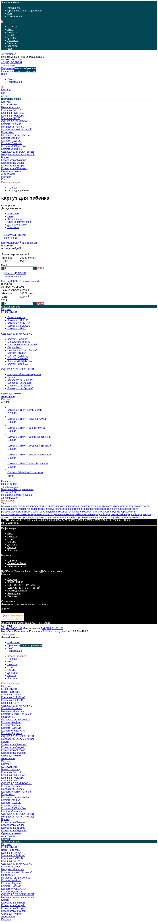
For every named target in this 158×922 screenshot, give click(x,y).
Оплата (11, 43)
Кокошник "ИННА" (17, 320)
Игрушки (12, 596)
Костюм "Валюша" (17, 339)
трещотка (130, 517)
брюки (4, 506)
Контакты (12, 46)
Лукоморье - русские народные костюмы (24, 604)
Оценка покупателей (19, 222)
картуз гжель (113, 506)
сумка (121, 517)
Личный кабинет (16, 563)
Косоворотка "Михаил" (20, 380)
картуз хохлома (55, 509)
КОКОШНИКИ (15, 582)
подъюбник (57, 514)
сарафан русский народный (82, 517)
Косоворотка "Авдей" (19, 382)
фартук (140, 517)
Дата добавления (17, 224)
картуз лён (17, 509)
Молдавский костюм (18, 341)
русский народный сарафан (99, 514)
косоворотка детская (109, 509)
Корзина (12, 560)
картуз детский (129, 506)
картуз (102, 506)
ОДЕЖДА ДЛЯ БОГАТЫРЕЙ (23, 587)
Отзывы (12, 37)
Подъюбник (14, 347)
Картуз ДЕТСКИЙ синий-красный (20, 281)
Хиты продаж (15, 219)
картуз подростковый (35, 509)
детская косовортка (26, 506)
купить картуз (120, 511)
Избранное (18, 68)
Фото (10, 29)
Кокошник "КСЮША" (19, 325)
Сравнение (18, 71)
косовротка (88, 511)
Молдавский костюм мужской (24, 374)
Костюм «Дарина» (17, 364)
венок (11, 506)
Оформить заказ (16, 566)
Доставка (12, 40)
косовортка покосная (70, 511)
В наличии (13, 227)
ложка (25, 514)
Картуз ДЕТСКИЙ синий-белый (19, 243)
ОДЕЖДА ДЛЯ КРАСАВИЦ (22, 585)
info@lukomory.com (97, 520)
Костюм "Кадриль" (17, 355)
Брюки (11, 377)
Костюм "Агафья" (17, 353)
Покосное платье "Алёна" (22, 350)
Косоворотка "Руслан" (20, 388)
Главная (12, 26)
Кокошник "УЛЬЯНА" (19, 323)
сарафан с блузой (108, 517)
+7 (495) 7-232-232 (11, 62)
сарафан (15, 517)
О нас (10, 35)
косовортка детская (47, 511)
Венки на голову (16, 317)
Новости (12, 32)
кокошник (69, 509)
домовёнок (63, 506)
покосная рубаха (73, 514)
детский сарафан (47, 506)
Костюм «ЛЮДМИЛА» (19, 361)
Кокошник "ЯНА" (16, 328)
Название (13, 213)
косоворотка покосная (23, 511)
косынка (108, 511)
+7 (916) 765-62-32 (11, 59)
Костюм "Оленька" (17, 358)
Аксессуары (14, 593)
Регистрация (14, 16)
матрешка (34, 514)
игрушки (94, 506)
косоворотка (90, 509)
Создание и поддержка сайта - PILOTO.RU (25, 623)
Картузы (12, 579)
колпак (79, 509)
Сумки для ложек (17, 590)
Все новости (8, 500)
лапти (18, 514)
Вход (10, 13)
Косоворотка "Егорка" (19, 385)
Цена (10, 216)
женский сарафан (79, 506)
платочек (45, 514)
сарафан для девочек (33, 517)
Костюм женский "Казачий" (22, 344)
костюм (99, 511)
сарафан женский (56, 517)
